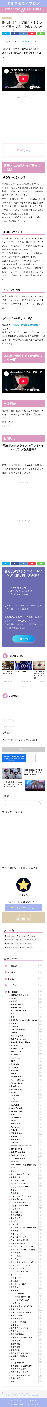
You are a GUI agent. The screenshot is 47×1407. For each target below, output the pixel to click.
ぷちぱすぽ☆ (26, 1215)
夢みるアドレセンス (26, 1328)
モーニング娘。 (26, 1315)
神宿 (26, 1360)
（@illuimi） (25, 41)
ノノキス (26, 1290)
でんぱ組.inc (26, 1212)
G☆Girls (26, 1064)
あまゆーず (26, 1177)
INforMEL (26, 1070)
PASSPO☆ (26, 1124)
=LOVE (26, 1001)
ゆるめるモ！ (26, 1221)
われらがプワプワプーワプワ (26, 1228)
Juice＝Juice (7, 18)
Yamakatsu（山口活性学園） (26, 1165)
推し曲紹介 (25, 992)
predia (26, 1136)
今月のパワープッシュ (33, 940)
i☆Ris (26, 1074)
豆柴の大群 (26, 1378)
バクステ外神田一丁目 (26, 1297)
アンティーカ (26, 1259)
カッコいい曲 (10, 936)
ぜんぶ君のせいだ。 (26, 1199)
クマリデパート (26, 1268)
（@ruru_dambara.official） (25, 325)
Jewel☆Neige (26, 1080)
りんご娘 (26, 1224)
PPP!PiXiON (26, 1133)
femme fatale (26, 1048)
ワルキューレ (26, 1325)
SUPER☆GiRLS (26, 1152)
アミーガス (26, 1253)
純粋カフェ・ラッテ (26, 1372)
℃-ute (26, 1171)
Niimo (26, 1114)
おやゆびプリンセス (26, 1184)
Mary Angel (26, 1108)
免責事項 (33, 1400)
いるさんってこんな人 (25, 907)
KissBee (26, 1086)
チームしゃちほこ (26, 1284)
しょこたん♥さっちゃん (26, 1196)
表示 (27, 150)
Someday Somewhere (26, 1146)
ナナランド (26, 1287)
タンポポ (26, 1281)
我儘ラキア (26, 1341)
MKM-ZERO (26, 1111)
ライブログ (24, 985)
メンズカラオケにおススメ (14, 940)
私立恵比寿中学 (26, 1363)
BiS (26, 1014)
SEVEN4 (26, 1143)
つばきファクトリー (26, 1206)
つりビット (26, 1209)
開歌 (26, 1382)
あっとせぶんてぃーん (26, 1174)
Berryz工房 (26, 1008)
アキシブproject (26, 1243)
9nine (26, 998)
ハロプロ (32, 936)
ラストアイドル (26, 1319)
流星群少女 (26, 1347)
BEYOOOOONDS (26, 1011)
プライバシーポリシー (18, 1400)
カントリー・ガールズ (26, 1265)
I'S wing (26, 1067)
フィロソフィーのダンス (26, 1306)
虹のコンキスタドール (26, 1375)
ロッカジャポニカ (26, 1322)
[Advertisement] (25, 118)
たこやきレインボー (26, 1202)
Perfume (26, 1127)
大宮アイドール (26, 1331)
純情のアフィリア (26, 1369)
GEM (26, 1061)
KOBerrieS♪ (26, 1089)
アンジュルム (26, 1256)
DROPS (26, 1045)
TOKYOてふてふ (26, 1158)
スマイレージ (26, 1278)
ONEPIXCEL (26, 1117)
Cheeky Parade (26, 1030)
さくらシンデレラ (26, 1190)
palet (26, 1121)
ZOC (26, 1168)
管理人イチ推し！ (27, 947)
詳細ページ (23, 639)
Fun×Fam (26, 1058)
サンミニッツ (26, 1275)
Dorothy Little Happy (26, 1042)
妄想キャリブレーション (26, 1338)
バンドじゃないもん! (26, 1300)
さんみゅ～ (26, 1193)
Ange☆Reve (26, 1004)
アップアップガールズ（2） (26, 1246)
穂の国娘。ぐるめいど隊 (26, 1366)
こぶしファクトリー (26, 1187)
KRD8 (26, 1092)
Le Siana (26, 1096)
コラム (24, 979)
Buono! (26, 1023)
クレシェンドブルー (26, 1271)
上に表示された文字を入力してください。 (22, 740)
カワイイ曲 (22, 936)
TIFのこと (24, 966)
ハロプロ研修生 (26, 1293)
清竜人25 (26, 1350)
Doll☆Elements (26, 1039)
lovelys (26, 1102)
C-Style (26, 1026)
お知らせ (24, 972)
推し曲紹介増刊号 (12, 947)
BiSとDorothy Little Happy (26, 1020)
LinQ (26, 1099)
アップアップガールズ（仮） (26, 1250)
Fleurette (26, 1055)
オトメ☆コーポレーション (26, 1262)
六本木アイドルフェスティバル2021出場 (19, 943)
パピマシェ (26, 1303)
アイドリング (26, 1234)
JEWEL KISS (26, 1077)
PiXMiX (26, 1130)
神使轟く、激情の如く (26, 1356)
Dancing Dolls (26, 1036)
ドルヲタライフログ (23, 3)
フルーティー (26, 1309)
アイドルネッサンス (26, 1240)
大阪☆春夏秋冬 (26, 1334)
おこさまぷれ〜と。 (26, 1180)
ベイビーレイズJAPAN (26, 1312)
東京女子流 (26, 1344)
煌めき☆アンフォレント (26, 1353)
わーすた (26, 1231)
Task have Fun (26, 1155)
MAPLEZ (26, 1105)
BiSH (26, 1017)
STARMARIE (26, 1149)
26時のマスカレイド (26, 995)
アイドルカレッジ (26, 1237)
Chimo (26, 1033)
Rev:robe (26, 1139)
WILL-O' (26, 1162)
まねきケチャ (26, 1218)
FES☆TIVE (26, 1052)
